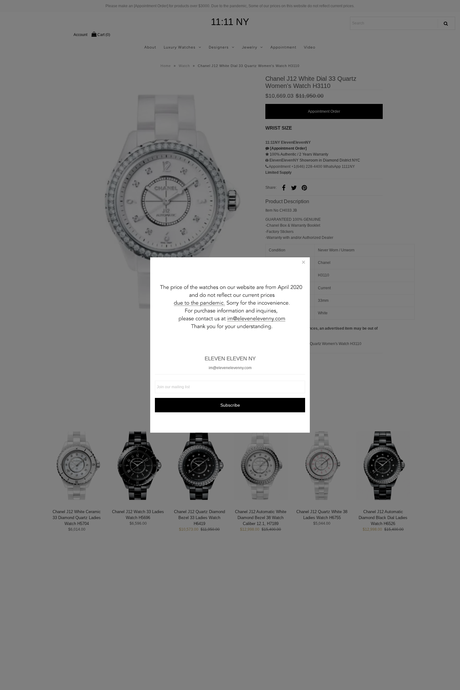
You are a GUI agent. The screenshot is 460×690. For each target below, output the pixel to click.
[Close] (303, 263)
